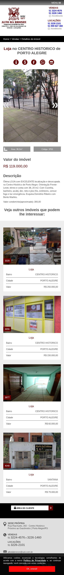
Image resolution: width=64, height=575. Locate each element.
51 (16, 537)
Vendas (15, 39)
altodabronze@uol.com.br (20, 552)
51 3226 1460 (55, 13)
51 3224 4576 (55, 10)
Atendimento (57, 16)
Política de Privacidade (35, 560)
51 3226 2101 (54, 23)
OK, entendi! (31, 569)
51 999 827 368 (55, 26)
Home (6, 39)
